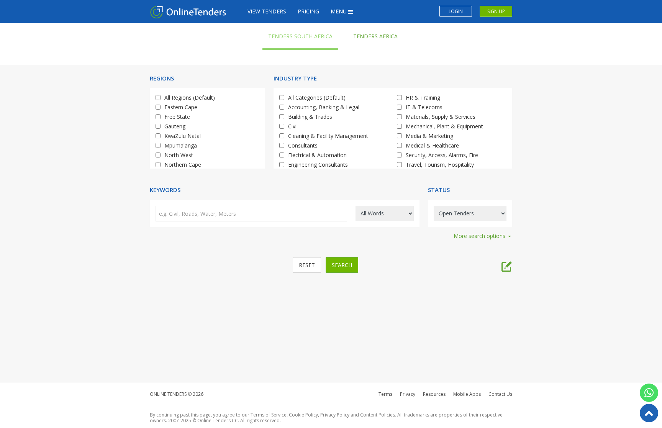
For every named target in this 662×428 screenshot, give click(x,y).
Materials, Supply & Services (440, 116)
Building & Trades (310, 116)
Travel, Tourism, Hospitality (440, 164)
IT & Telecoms (424, 107)
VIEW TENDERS (266, 11)
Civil (293, 126)
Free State (177, 116)
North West (178, 155)
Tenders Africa (375, 36)
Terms (385, 394)
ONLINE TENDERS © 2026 (176, 394)
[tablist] (506, 264)
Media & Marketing (429, 135)
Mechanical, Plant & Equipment (444, 126)
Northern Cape (182, 164)
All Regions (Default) (189, 97)
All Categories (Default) (317, 97)
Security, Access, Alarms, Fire (442, 155)
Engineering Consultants (318, 164)
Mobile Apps (467, 394)
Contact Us (500, 394)
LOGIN (456, 11)
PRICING (308, 11)
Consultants (303, 145)
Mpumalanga (180, 145)
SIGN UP (496, 11)
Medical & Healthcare (432, 145)
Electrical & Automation (317, 155)
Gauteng (174, 126)
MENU (339, 11)
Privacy (407, 394)
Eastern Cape (180, 107)
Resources (434, 394)
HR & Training (423, 97)
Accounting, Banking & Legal (323, 107)
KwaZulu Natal (182, 135)
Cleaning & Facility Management (328, 135)
